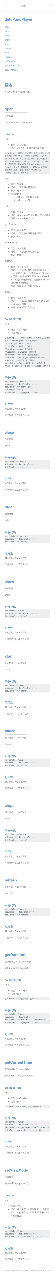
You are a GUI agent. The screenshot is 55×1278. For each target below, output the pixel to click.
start (7, 43)
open (7, 26)
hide (7, 35)
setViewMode (11, 69)
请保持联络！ (25, 1270)
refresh (8, 56)
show (7, 39)
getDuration (10, 61)
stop (7, 52)
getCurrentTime (12, 65)
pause (8, 48)
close (7, 31)
